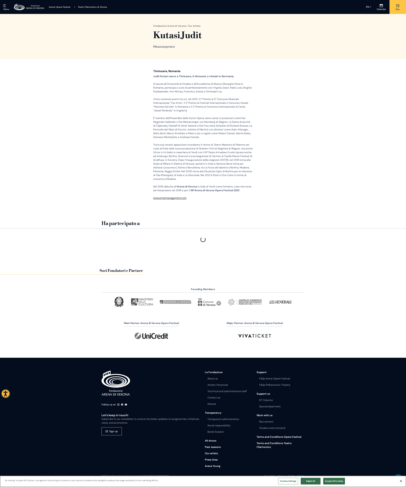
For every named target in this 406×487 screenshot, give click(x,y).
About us (212, 378)
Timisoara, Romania (166, 71)
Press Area (211, 459)
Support (262, 372)
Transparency (213, 412)
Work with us (264, 415)
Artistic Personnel (217, 385)
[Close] (400, 480)
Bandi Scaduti (215, 431)
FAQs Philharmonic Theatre (274, 385)
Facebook (122, 404)
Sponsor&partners (270, 406)
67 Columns (266, 400)
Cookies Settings (288, 481)
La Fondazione (214, 372)
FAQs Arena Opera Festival (274, 378)
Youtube (126, 404)
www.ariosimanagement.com (170, 198)
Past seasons (213, 447)
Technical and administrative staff (227, 391)
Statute (211, 404)
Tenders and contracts (272, 428)
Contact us (213, 397)
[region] (203, 481)
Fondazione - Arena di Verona (116, 383)
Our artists (211, 453)
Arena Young (212, 466)
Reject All (310, 481)
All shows (210, 440)
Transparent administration (223, 419)
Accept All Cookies (334, 481)
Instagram (118, 404)
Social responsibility (219, 425)
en (367, 7)
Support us (263, 393)
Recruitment (266, 421)
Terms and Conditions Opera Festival (279, 437)
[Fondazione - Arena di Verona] (29, 7)
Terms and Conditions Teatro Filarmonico (274, 445)
